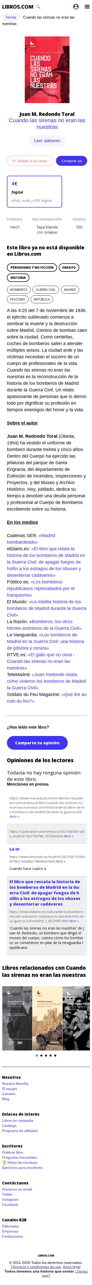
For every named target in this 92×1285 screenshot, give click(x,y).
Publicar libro (12, 1152)
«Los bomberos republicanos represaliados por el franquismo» (41, 588)
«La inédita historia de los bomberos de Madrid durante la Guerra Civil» (46, 608)
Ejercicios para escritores (22, 1168)
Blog (5, 1099)
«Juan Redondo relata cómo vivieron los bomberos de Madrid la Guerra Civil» (46, 681)
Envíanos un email (17, 1189)
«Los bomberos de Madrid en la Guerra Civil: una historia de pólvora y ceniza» (45, 641)
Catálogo (9, 1126)
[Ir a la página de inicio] (17, 7)
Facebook (10, 1204)
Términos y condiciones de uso (36, 1267)
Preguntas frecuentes (19, 1157)
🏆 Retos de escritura (19, 1162)
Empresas (10, 1231)
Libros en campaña (17, 1120)
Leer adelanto (47, 140)
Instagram (10, 1199)
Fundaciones (12, 1236)
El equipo (9, 1089)
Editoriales (10, 1226)
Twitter (7, 1194)
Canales (8, 1094)
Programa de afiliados (20, 1131)
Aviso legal (71, 1267)
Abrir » (14, 816)
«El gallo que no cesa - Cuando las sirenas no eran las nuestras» (41, 661)
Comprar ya (72, 160)
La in (14, 849)
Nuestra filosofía (15, 1084)
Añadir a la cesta (32, 160)
